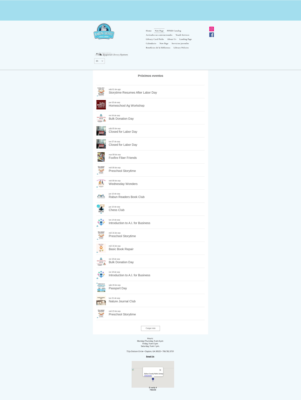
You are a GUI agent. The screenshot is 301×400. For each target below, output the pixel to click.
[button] (133, 92)
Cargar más (150, 328)
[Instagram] (211, 29)
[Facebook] (211, 34)
